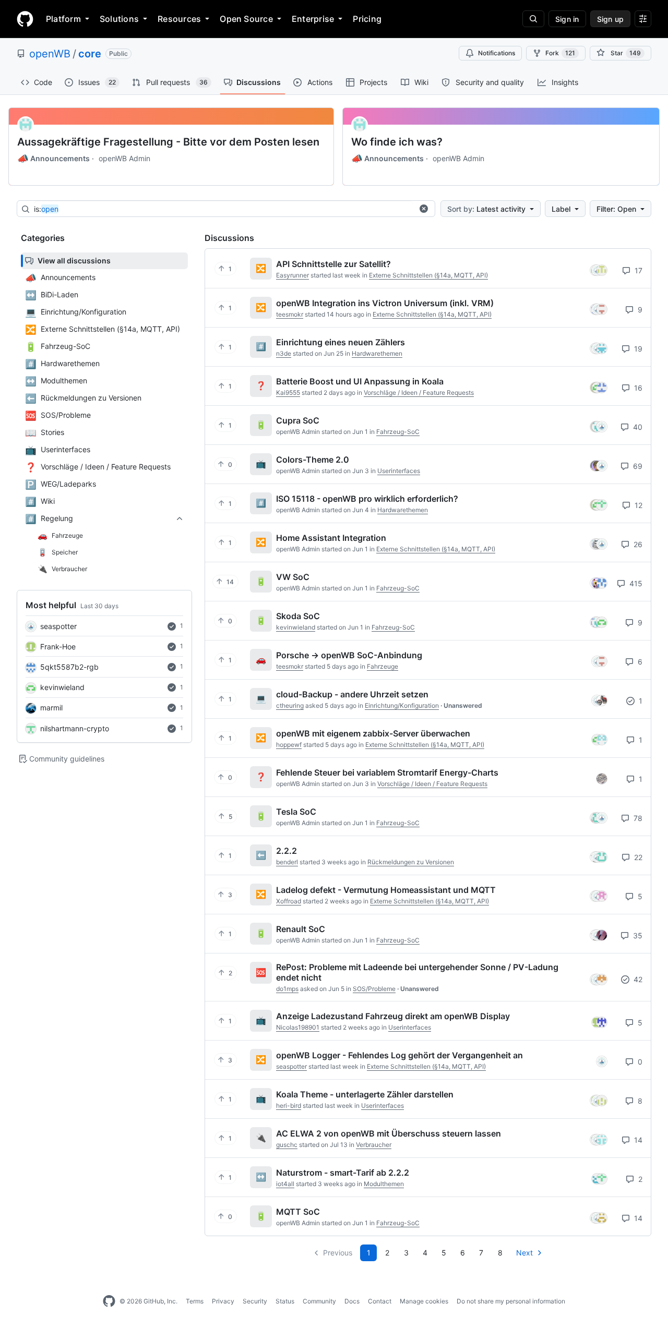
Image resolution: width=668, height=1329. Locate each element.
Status (285, 1301)
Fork (560, 53)
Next (524, 1252)
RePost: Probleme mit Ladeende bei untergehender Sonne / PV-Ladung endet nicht (417, 972)
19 (637, 348)
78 (636, 818)
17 (637, 270)
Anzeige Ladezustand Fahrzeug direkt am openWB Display (393, 1016)
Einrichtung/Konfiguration (402, 705)
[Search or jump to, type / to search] (533, 18)
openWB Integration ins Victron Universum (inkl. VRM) (385, 303)
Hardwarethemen (377, 353)
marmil (51, 707)
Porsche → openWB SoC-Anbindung (349, 655)
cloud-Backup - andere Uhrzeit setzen (352, 694)
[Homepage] (25, 18)
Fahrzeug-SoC (398, 432)
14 (637, 1139)
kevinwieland (62, 687)
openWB (49, 53)
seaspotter (58, 626)
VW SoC (292, 577)
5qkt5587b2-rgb (69, 666)
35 (636, 935)
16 (637, 387)
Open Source (246, 19)
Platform (63, 19)
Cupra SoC (297, 420)
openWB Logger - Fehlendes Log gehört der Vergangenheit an (399, 1055)
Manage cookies (424, 1301)
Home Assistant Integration (331, 538)
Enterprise (313, 19)
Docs (352, 1301)
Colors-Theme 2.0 (312, 459)
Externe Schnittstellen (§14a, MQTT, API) (428, 275)
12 (637, 505)
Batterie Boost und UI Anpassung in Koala (360, 381)
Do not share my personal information (511, 1301)
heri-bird (288, 1105)
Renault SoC (300, 929)
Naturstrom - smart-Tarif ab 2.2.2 (342, 1172)
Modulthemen (384, 1184)
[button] (424, 208)
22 (637, 857)
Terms (195, 1301)
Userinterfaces (398, 471)
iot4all (285, 1184)
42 (636, 979)
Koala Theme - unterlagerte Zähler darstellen (365, 1094)
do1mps (287, 989)
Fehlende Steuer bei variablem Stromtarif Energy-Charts (387, 772)
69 (636, 466)
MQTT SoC (298, 1211)
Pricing (367, 19)
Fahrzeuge (382, 666)
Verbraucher (373, 1145)
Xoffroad (288, 901)
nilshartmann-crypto (74, 728)
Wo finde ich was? (397, 142)
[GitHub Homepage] (109, 1301)
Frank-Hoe (58, 646)
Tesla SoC (296, 811)
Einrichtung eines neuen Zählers (340, 342)
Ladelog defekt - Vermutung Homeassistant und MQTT (386, 890)
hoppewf (289, 744)
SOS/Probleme (374, 989)
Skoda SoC (298, 616)
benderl (287, 862)
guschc (286, 1145)
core (89, 53)
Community (319, 1301)
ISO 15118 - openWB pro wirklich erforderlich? (367, 498)
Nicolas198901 (297, 1027)
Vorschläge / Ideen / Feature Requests (419, 392)
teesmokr (289, 314)
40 (636, 426)
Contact (379, 1301)
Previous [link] (337, 1252)
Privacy (223, 1301)
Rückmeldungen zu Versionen (410, 862)
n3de (283, 353)
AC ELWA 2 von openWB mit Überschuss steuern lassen (388, 1133)
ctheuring (290, 705)
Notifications (496, 53)
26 (636, 544)
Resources (179, 19)
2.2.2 (286, 850)
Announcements (53, 158)
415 (634, 583)
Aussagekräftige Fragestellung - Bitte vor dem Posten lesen (168, 142)
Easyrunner (292, 275)
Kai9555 (288, 392)
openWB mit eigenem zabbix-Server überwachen (373, 733)
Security (255, 1301)
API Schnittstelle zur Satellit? (333, 264)
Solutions (119, 19)
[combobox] (223, 209)
